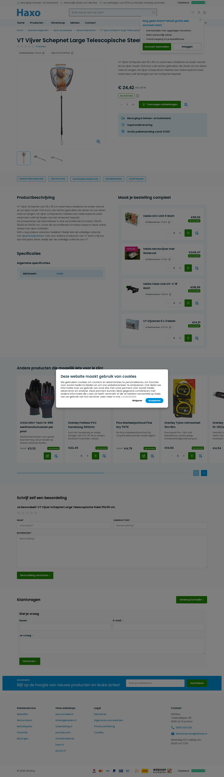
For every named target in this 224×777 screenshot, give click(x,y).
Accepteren (154, 400)
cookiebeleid (128, 396)
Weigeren (137, 400)
